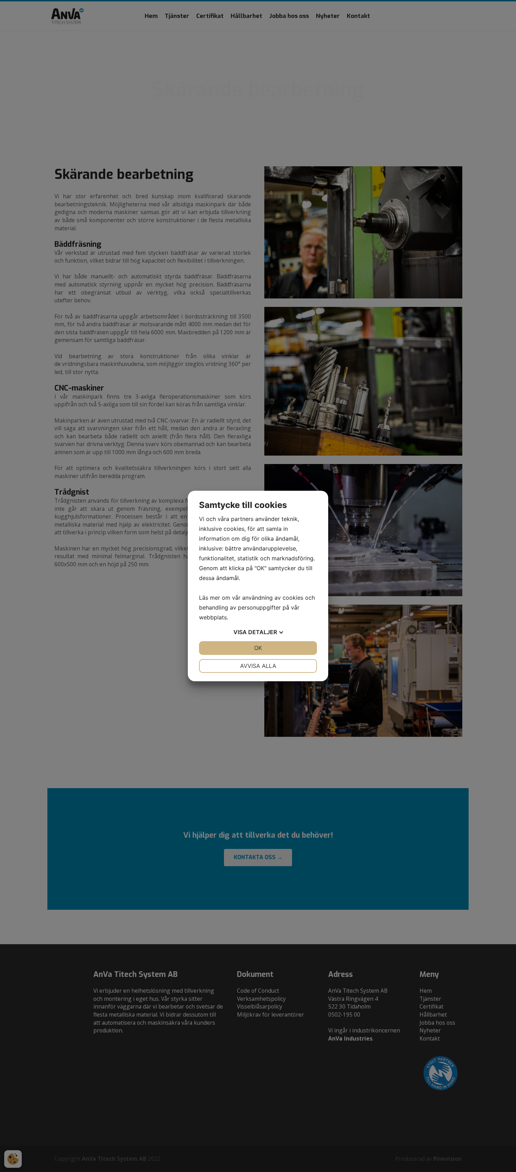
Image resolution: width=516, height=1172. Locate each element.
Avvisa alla (258, 665)
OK (258, 647)
